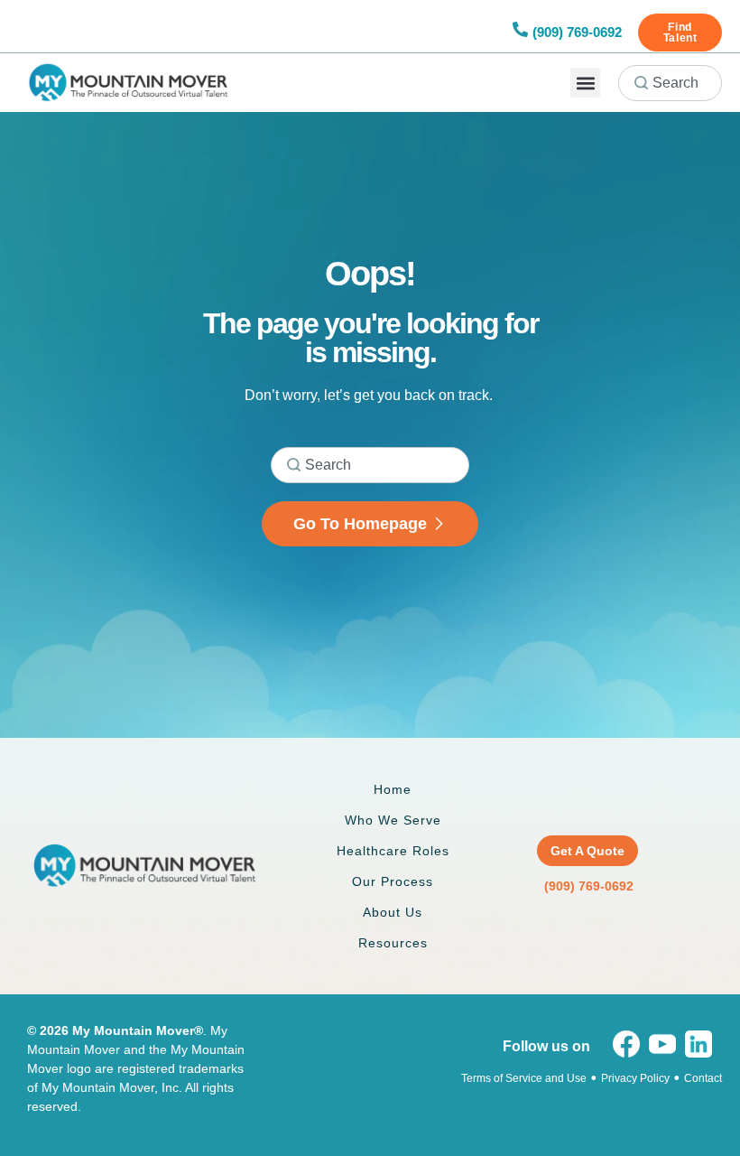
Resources (393, 943)
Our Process (392, 881)
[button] (585, 83)
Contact (703, 1078)
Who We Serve (393, 820)
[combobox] (670, 83)
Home (393, 789)
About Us (392, 912)
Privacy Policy (635, 1078)
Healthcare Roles (393, 851)
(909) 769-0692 (577, 32)
